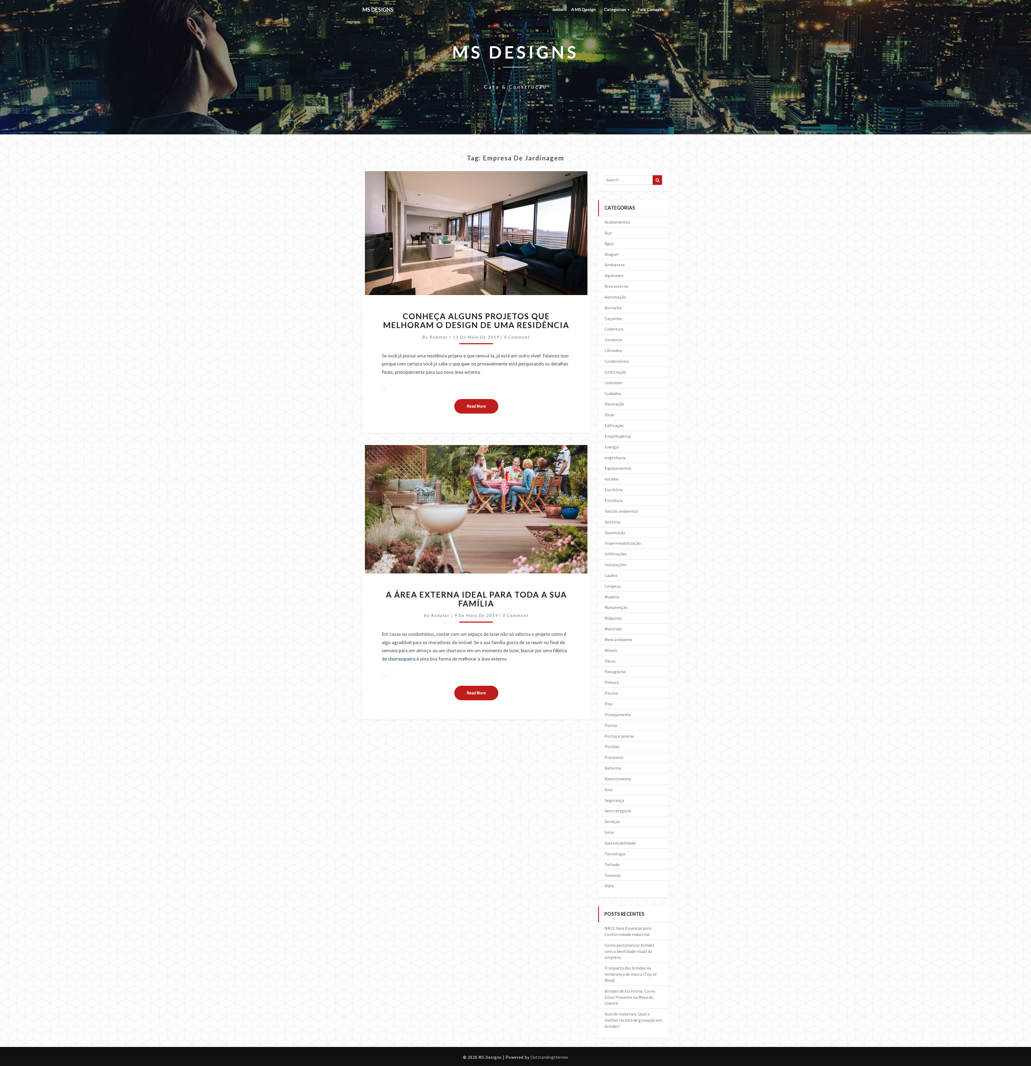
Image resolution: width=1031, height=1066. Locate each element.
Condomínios (617, 361)
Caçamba (613, 318)
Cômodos (613, 350)
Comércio (613, 339)
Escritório (614, 489)
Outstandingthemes (549, 1057)
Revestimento (618, 778)
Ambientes (615, 264)
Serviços (612, 821)
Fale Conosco (651, 9)
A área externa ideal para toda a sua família (476, 599)
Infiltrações (616, 554)
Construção (615, 372)
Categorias (615, 9)
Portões (612, 746)
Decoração (614, 404)
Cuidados (613, 393)
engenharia (615, 457)
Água (609, 243)
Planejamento (618, 714)
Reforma (613, 768)
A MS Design (583, 9)
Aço (608, 232)
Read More (482, 406)
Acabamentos (617, 222)
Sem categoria (618, 810)
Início (558, 9)
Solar (609, 832)
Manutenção (616, 607)
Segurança (614, 800)
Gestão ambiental (621, 511)
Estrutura (613, 500)
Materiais (613, 628)
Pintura (612, 682)
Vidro (609, 885)
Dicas (609, 414)
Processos (614, 757)
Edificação (614, 425)
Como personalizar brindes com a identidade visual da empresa (629, 951)
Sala (608, 789)
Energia (612, 447)
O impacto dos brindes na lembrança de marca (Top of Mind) (631, 974)
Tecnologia (615, 853)
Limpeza (612, 586)
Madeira (612, 597)
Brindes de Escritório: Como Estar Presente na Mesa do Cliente (630, 997)
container (614, 382)
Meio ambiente (618, 639)
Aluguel (612, 254)
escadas (612, 479)
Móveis (611, 650)
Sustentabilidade (620, 843)
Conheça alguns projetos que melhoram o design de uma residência (476, 320)
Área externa (616, 286)
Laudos (611, 575)
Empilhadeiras (618, 436)
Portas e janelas (619, 736)
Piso (609, 703)
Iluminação (615, 532)
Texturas (613, 875)
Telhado (612, 864)
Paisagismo (615, 671)
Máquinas (613, 618)
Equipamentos (618, 468)
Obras (610, 661)
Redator (439, 336)
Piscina (611, 693)
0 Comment (517, 336)
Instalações (615, 564)
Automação (615, 297)
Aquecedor (614, 275)
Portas (611, 725)
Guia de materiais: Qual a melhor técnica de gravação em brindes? (633, 1020)
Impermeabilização (623, 543)
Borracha (613, 307)
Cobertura (614, 329)
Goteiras (612, 522)
